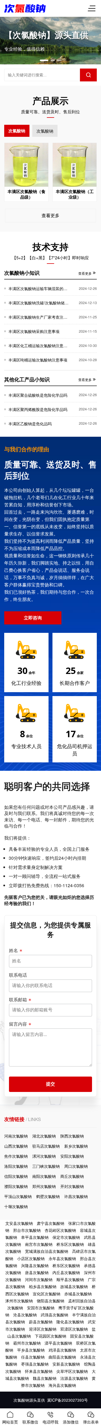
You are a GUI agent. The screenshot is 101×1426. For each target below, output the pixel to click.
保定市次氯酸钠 (66, 1237)
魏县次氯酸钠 (44, 1378)
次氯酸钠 (16, 131)
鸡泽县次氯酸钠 (62, 1350)
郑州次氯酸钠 (44, 1186)
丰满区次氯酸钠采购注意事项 (33, 331)
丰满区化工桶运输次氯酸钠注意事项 (38, 345)
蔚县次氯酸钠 (40, 1321)
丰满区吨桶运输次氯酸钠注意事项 (37, 360)
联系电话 (18, 975)
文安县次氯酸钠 (19, 1223)
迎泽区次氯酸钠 (42, 1329)
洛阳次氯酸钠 (16, 1166)
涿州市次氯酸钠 (19, 1300)
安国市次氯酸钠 (40, 1307)
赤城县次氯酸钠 (78, 1293)
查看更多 (50, 215)
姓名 (13, 950)
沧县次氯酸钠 (25, 1314)
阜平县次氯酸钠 (35, 1237)
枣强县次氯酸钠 (35, 1364)
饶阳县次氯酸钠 (50, 1300)
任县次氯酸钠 (33, 1357)
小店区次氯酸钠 (31, 1258)
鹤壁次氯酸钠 (48, 1196)
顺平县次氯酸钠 (70, 1279)
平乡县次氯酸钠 (31, 1350)
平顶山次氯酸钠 (18, 1196)
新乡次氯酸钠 (76, 1146)
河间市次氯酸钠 (38, 1279)
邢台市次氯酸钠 (27, 1230)
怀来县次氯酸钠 (38, 1371)
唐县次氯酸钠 (37, 1272)
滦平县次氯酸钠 (58, 1343)
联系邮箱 (18, 1000)
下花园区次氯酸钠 (50, 1336)
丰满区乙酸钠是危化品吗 (30, 423)
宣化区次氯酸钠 (46, 1293)
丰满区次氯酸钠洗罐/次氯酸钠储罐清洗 (38, 303)
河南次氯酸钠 (16, 1136)
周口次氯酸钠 (76, 1166)
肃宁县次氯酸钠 (50, 1223)
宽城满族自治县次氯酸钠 (46, 1251)
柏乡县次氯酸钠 (42, 1286)
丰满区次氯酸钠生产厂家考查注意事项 (38, 317)
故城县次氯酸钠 (74, 1286)
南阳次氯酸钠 (44, 1176)
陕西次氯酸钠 (72, 1136)
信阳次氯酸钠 (16, 1176)
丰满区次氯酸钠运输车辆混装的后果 (38, 288)
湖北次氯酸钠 (44, 1136)
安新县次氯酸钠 (66, 1364)
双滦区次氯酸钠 (74, 1329)
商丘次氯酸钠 (72, 1176)
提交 (50, 1084)
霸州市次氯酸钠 (27, 1343)
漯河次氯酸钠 (44, 1156)
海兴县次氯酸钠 (62, 1385)
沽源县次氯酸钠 (74, 1378)
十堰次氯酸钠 (16, 1206)
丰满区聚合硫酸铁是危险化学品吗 (37, 395)
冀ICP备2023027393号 (67, 1400)
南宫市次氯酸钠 (38, 1244)
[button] (44, 60)
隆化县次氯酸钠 (70, 1321)
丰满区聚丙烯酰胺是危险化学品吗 (37, 409)
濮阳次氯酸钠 (16, 1186)
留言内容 (18, 1024)
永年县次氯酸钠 (62, 1258)
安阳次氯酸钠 (72, 1156)
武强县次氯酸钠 (54, 1314)
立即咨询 (33, 617)
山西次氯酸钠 (16, 1146)
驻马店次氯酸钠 (46, 1146)
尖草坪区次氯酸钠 (72, 1371)
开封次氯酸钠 (72, 1186)
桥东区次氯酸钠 (70, 1244)
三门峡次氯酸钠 (46, 1166)
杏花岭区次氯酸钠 (60, 1230)
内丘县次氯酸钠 (66, 1272)
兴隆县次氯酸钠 (35, 1265)
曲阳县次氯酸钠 (62, 1357)
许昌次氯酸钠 (76, 1196)
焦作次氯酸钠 (16, 1156)
